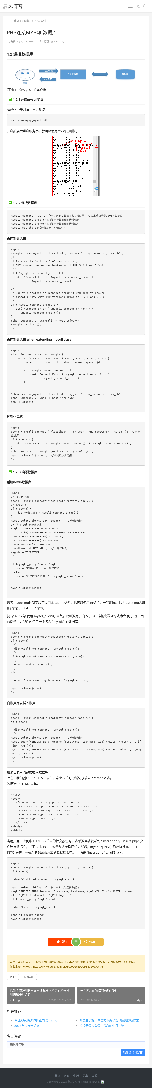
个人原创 (40, 20)
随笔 (27, 20)
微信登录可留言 (132, 1052)
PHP (13, 976)
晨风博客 (13, 6)
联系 (94, 1075)
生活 (76, 1075)
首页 (16, 20)
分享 (91, 942)
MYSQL (29, 976)
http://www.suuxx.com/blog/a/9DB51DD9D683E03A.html (68, 966)
